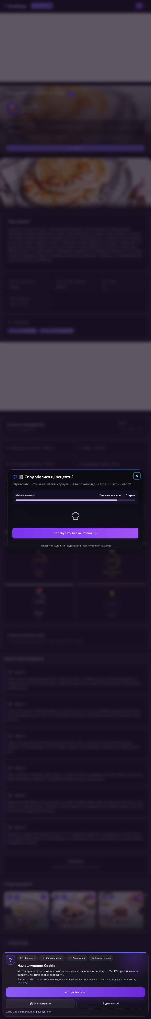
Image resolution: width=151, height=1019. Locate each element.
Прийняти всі (78, 992)
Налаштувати (42, 1003)
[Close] (137, 476)
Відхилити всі (111, 1003)
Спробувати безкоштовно (73, 533)
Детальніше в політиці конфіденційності (28, 1011)
